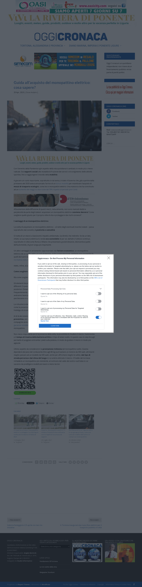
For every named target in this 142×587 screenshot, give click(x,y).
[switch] (98, 293)
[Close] (109, 258)
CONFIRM (55, 326)
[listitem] (71, 289)
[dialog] (71, 293)
